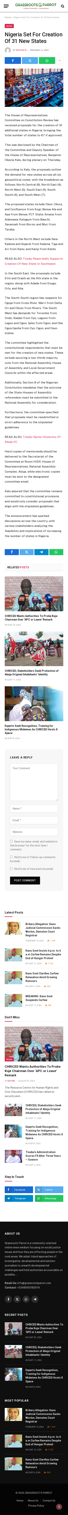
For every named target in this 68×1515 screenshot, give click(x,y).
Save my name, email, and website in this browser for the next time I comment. (33, 845)
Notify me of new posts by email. (34, 868)
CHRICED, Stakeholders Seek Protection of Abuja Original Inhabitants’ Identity (43, 1109)
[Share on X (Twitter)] (30, 60)
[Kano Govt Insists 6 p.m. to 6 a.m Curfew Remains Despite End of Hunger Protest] (13, 954)
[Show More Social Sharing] (59, 60)
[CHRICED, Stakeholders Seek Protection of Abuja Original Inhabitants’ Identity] (34, 648)
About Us (33, 1500)
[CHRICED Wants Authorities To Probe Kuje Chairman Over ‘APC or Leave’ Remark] (34, 593)
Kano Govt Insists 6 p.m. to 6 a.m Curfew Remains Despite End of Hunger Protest (43, 954)
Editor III (21, 50)
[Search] (62, 6)
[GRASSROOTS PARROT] (35, 6)
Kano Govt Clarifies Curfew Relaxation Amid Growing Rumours (42, 977)
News (9, 26)
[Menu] (6, 6)
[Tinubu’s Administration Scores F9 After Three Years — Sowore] (13, 1156)
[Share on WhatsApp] (47, 60)
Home (8, 17)
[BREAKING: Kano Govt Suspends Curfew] (13, 1000)
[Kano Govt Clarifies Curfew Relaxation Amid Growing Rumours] (13, 977)
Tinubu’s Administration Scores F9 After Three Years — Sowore (43, 1156)
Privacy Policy (36, 1505)
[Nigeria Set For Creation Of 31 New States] (34, 88)
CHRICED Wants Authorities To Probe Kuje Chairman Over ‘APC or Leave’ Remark (33, 1071)
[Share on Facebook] (13, 60)
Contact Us (49, 1500)
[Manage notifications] (59, 1507)
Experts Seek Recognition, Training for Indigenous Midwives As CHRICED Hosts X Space (31, 729)
